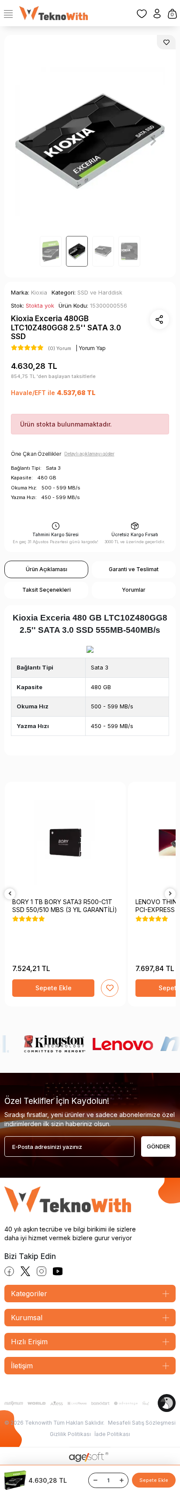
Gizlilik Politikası (70, 1434)
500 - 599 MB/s (112, 706)
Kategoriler (29, 1293)
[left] (10, 894)
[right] (170, 894)
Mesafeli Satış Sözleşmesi (142, 1422)
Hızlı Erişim (29, 1341)
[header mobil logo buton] (53, 12)
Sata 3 (99, 667)
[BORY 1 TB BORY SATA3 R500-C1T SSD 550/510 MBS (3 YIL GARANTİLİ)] (65, 842)
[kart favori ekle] (109, 988)
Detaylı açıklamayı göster (89, 453)
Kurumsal (26, 1317)
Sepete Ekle (153, 1480)
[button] (26, 141)
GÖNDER (158, 1146)
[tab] (46, 569)
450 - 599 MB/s (112, 725)
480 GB (101, 686)
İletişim (22, 1365)
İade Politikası (112, 1434)
